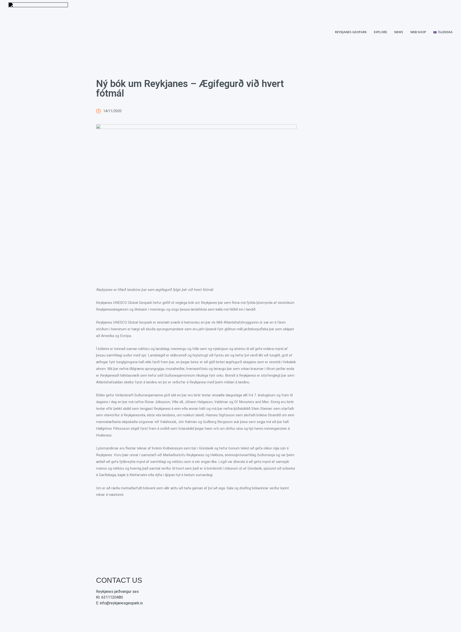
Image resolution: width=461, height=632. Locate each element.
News (398, 32)
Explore (380, 32)
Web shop (418, 32)
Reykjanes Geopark (351, 32)
